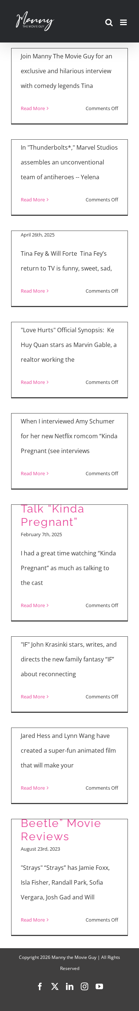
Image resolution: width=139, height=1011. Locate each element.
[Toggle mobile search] (109, 22)
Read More (33, 108)
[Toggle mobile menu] (124, 22)
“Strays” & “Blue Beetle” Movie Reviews (66, 823)
